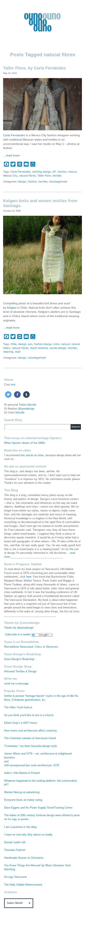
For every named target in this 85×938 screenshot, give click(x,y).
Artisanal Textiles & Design (20, 671)
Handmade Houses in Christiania (23, 857)
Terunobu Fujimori (14, 850)
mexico (72, 171)
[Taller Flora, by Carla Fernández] (42, 103)
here (28, 576)
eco (30, 344)
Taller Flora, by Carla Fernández (34, 68)
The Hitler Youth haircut (18, 707)
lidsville (31, 404)
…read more (11, 155)
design (22, 181)
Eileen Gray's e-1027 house (20, 722)
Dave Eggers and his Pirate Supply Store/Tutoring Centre (38, 807)
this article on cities (32, 455)
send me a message (16, 683)
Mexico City (10, 175)
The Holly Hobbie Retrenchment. (23, 884)
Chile (14, 344)
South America (39, 348)
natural (65, 344)
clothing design (41, 171)
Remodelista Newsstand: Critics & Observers (31, 646)
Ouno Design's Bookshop (19, 659)
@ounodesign (26, 408)
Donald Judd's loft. (15, 842)
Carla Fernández (14, 135)
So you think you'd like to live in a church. (29, 715)
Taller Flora (44, 175)
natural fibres (27, 175)
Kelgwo (12, 307)
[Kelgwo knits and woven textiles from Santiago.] (42, 254)
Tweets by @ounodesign (18, 627)
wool (17, 351)
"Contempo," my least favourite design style (30, 746)
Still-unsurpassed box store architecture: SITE (31, 765)
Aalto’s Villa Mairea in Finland (22, 773)
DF (54, 171)
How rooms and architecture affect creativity (30, 730)
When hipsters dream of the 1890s (24, 443)
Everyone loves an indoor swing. (23, 799)
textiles (56, 175)
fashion (62, 171)
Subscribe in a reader (17, 634)
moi (13, 384)
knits (57, 344)
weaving (8, 351)
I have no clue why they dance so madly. (28, 834)
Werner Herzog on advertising (21, 792)
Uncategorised (58, 181)
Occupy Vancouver (15, 877)
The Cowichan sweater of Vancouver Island (30, 738)
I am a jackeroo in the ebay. (20, 827)
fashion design (43, 344)
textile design (58, 348)
